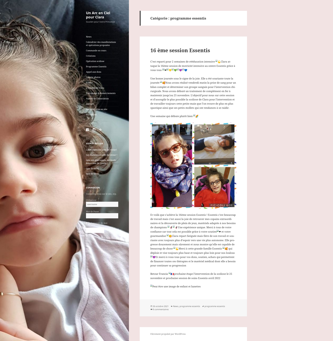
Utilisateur (91, 200)
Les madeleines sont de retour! (101, 149)
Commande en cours (96, 50)
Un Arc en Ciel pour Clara (98, 14)
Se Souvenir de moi (97, 223)
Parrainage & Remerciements (101, 93)
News (88, 36)
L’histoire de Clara (95, 87)
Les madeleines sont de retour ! (101, 155)
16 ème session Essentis (180, 50)
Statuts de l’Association (97, 98)
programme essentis (190, 306)
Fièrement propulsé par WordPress (168, 334)
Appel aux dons (93, 71)
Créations (90, 55)
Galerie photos (93, 77)
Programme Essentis (96, 66)
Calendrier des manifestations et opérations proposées (101, 44)
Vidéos (89, 82)
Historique (91, 114)
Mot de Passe (92, 211)
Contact (90, 103)
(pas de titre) (92, 168)
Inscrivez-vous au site (96, 109)
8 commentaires (161, 309)
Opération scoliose (95, 61)
